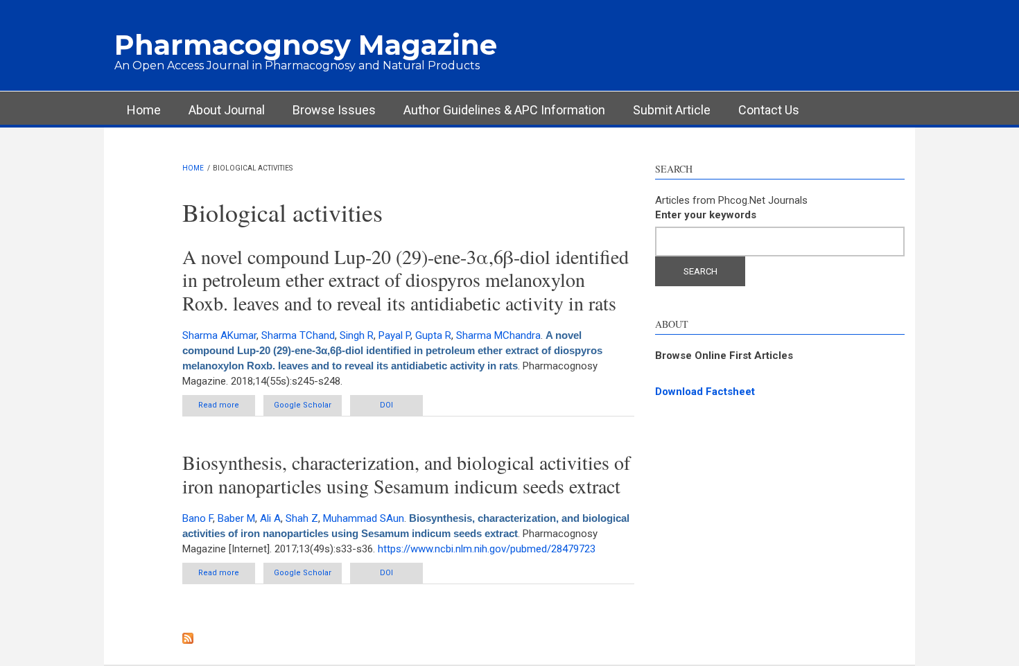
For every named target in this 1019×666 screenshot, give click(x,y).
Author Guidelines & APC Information (504, 110)
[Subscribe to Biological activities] (408, 638)
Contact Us (768, 110)
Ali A (270, 518)
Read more (226, 408)
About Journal (227, 110)
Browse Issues (334, 110)
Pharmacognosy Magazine (305, 45)
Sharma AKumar (219, 335)
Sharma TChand (298, 335)
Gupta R (433, 335)
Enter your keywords (705, 215)
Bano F (197, 518)
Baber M (236, 518)
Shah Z (302, 518)
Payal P (394, 335)
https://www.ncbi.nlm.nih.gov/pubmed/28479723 (486, 549)
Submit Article (672, 110)
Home (144, 110)
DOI (386, 405)
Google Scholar (302, 405)
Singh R (357, 335)
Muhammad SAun (363, 518)
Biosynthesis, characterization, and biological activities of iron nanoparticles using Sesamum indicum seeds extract (406, 474)
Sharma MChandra (498, 335)
